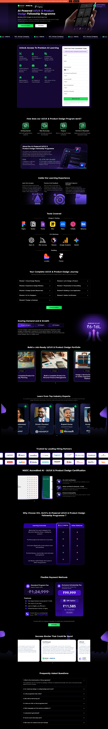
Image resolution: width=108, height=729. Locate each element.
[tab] (35, 281)
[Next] (92, 366)
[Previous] (15, 366)
